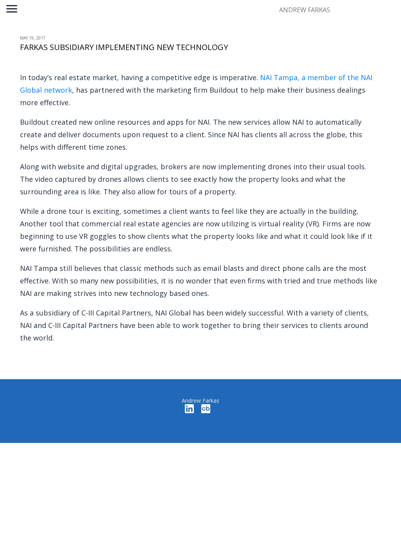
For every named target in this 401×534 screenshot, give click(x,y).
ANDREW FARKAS (304, 9)
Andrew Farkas (200, 400)
